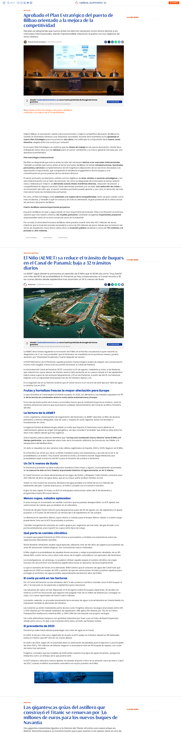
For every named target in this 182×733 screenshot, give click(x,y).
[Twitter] (109, 42)
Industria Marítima (31, 253)
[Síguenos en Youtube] (28, 3)
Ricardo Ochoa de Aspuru (37, 42)
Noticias (27, 10)
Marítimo (27, 702)
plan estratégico (31, 238)
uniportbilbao (47, 238)
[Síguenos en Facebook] (18, 3)
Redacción (32, 284)
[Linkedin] (112, 42)
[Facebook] (105, 42)
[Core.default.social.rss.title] (31, 3)
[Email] (122, 42)
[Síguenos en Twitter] (21, 3)
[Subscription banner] (73, 685)
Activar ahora (113, 102)
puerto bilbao (63, 238)
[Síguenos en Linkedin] (24, 3)
